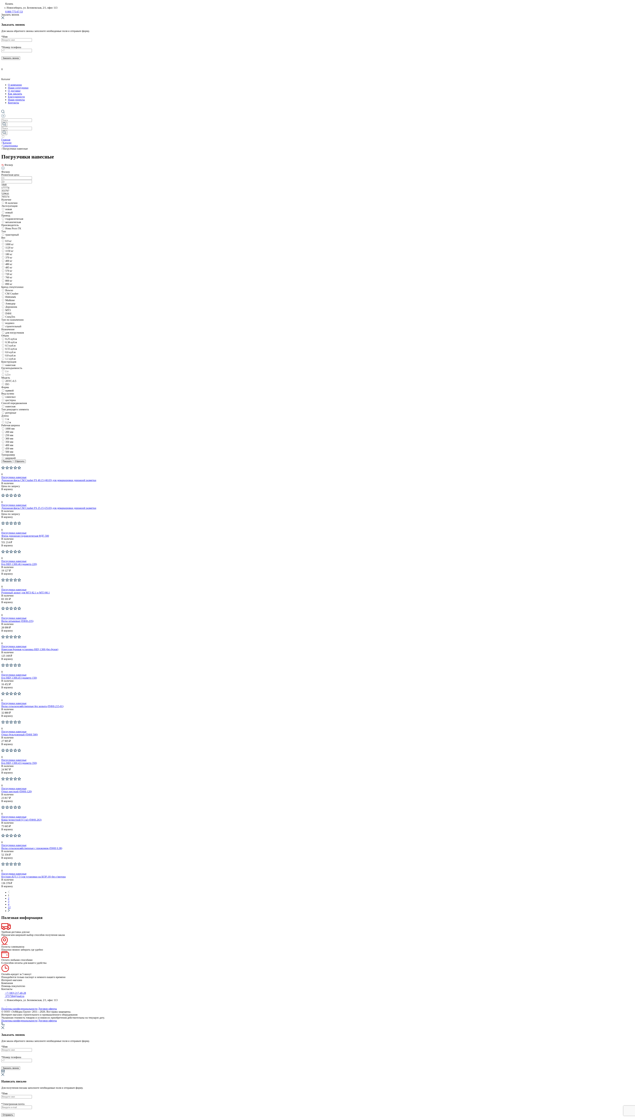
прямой (9, 390)
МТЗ (8, 310)
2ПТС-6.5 (10, 381)
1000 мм (10, 428)
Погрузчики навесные (13, 477)
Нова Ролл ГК (13, 228)
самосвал (10, 396)
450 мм (9, 448)
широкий (10, 458)
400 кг (8, 260)
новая (8, 209)
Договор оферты (47, 1008)
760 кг (8, 277)
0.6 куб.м (10, 352)
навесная (10, 365)
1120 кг (9, 247)
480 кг (8, 264)
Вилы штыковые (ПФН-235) (17, 621)
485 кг (8, 267)
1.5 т (7, 374)
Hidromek (10, 297)
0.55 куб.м (11, 348)
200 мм (9, 432)
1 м (7, 419)
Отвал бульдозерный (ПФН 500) (19, 734)
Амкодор (10, 303)
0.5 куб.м (10, 345)
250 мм (9, 435)
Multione (10, 300)
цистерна (10, 400)
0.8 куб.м (10, 355)
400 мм (9, 445)
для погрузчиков (14, 332)
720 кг (8, 274)
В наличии (11, 203)
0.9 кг (8, 241)
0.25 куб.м (11, 339)
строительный (13, 326)
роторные (10, 412)
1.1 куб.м (10, 358)
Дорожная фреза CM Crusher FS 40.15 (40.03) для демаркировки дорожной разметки (48, 480)
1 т (6, 371)
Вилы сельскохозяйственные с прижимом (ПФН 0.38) (31, 848)
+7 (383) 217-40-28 (15, 993)
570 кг (8, 270)
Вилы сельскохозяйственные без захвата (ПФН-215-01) (32, 706)
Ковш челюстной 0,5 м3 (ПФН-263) (21, 819)
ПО (7, 384)
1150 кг (9, 251)
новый (9, 212)
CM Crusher (11, 293)
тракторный (12, 234)
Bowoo (9, 290)
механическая (13, 222)
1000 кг (9, 244)
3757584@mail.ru (14, 996)
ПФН (8, 313)
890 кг (8, 284)
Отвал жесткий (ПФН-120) (16, 791)
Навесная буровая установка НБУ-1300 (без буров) (29, 649)
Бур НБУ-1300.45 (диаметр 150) (19, 677)
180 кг (8, 254)
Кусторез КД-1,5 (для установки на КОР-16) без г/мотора (33, 876)
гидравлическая (14, 218)
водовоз (9, 323)
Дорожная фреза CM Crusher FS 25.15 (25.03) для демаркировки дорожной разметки (48, 508)
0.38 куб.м (11, 342)
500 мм (9, 451)
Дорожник (11, 306)
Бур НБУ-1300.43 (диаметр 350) (19, 763)
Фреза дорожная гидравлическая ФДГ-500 (25, 535)
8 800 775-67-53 (14, 11)
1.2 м (8, 422)
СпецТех (10, 316)
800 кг (8, 280)
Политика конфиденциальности (19, 1008)
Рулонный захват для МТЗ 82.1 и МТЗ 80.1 (25, 592)
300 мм (9, 438)
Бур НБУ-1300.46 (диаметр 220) (19, 564)
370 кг (8, 257)
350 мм (9, 441)
